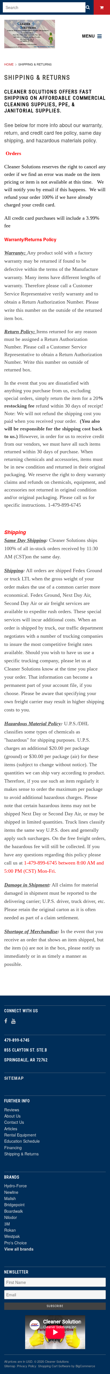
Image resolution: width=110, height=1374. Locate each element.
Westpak (12, 1236)
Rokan (10, 1230)
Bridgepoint (14, 1204)
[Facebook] (5, 1021)
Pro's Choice (15, 1242)
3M (7, 1224)
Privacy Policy (26, 1366)
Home (9, 64)
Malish (10, 1198)
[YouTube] (13, 1021)
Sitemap (14, 1078)
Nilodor (10, 1217)
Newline (11, 1192)
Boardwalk (13, 1211)
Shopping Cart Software (54, 1366)
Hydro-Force (15, 1185)
